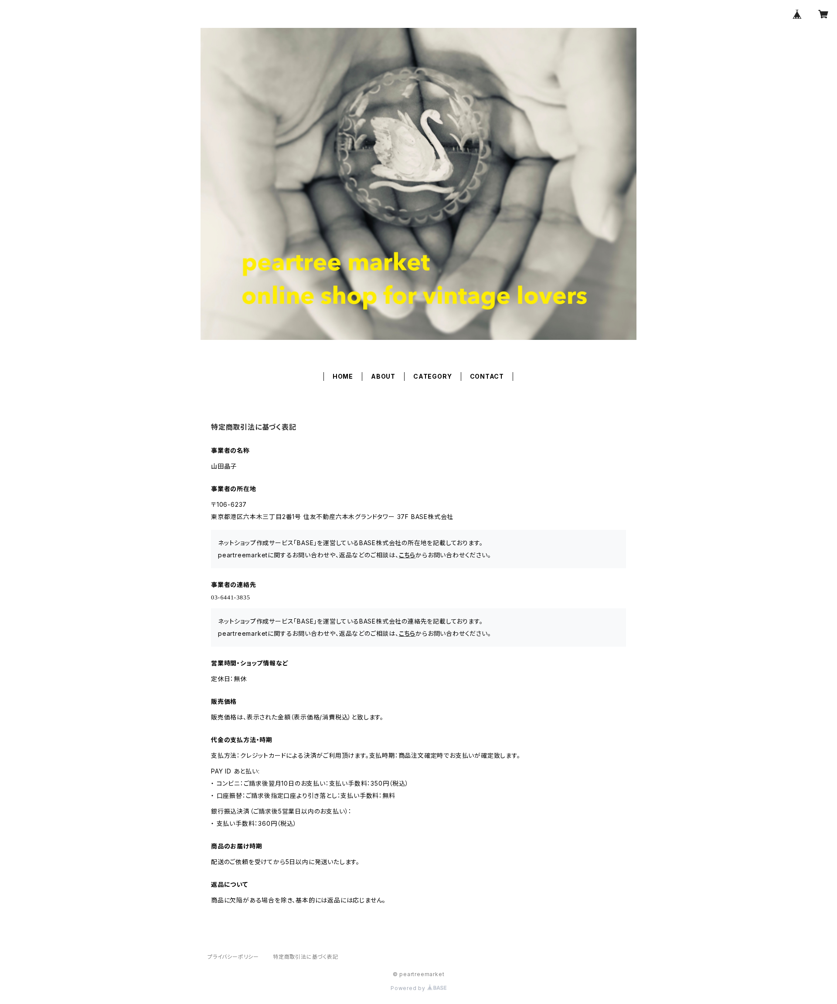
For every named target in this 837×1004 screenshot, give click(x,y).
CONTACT (487, 376)
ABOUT (383, 376)
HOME (343, 376)
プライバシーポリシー (233, 956)
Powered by (409, 988)
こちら (407, 555)
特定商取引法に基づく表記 (305, 956)
